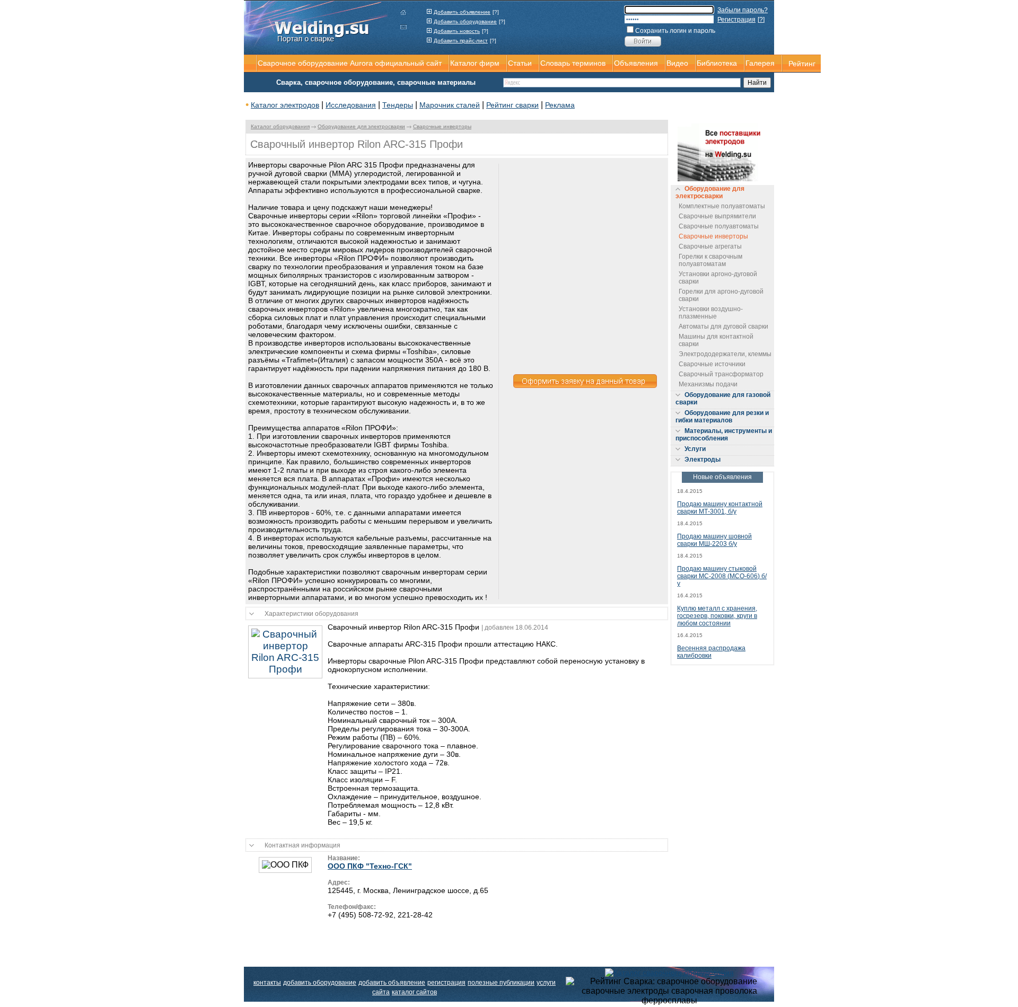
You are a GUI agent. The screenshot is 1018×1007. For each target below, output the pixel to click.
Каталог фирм (474, 63)
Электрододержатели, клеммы (725, 354)
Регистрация (736, 19)
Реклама (560, 105)
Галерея (760, 63)
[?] (496, 12)
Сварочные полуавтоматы (719, 226)
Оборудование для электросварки (361, 126)
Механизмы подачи (708, 384)
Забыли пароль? (742, 10)
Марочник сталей (449, 105)
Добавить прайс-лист (461, 40)
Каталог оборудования (280, 126)
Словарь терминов (572, 63)
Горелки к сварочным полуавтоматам (710, 260)
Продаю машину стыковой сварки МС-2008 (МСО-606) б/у (722, 576)
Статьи (520, 63)
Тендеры (397, 105)
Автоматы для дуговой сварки (723, 326)
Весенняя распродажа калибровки (711, 651)
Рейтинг (801, 63)
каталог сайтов (414, 992)
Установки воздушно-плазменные (711, 312)
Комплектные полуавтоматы (722, 206)
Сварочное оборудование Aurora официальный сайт (350, 63)
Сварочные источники (712, 364)
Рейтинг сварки (512, 105)
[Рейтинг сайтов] (669, 972)
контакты (267, 982)
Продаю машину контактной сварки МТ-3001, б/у (719, 507)
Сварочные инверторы (442, 126)
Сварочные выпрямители (717, 216)
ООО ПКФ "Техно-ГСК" (370, 866)
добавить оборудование (319, 982)
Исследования (351, 105)
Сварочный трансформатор (721, 374)
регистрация (446, 982)
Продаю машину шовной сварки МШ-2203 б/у (714, 540)
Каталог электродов (285, 105)
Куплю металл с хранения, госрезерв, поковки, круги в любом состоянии (717, 616)
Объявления (636, 63)
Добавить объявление (462, 12)
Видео (677, 63)
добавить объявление (391, 982)
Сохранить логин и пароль (675, 30)
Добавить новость (457, 31)
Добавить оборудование (465, 21)
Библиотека (717, 63)
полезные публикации (501, 982)
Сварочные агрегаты (710, 246)
